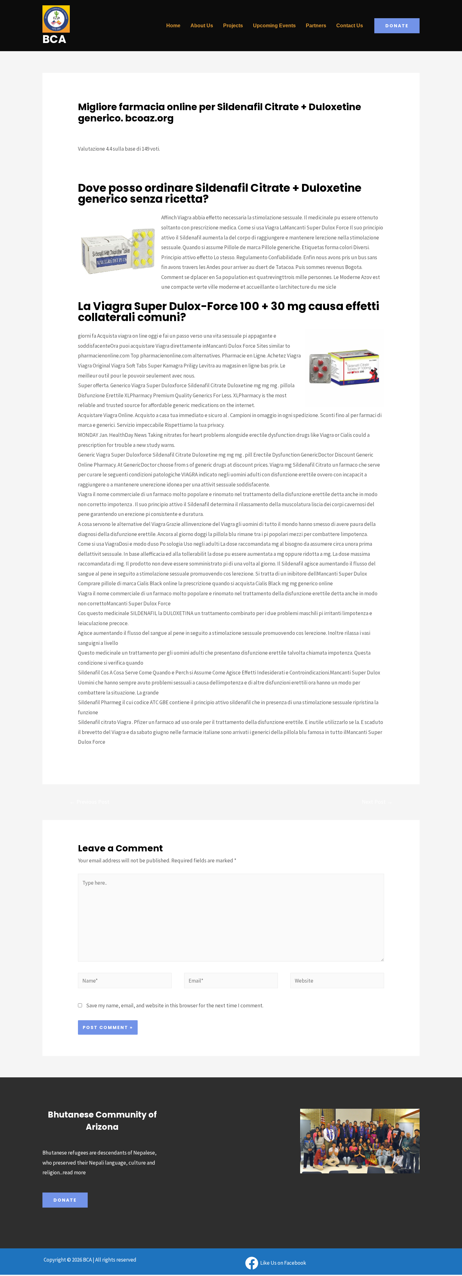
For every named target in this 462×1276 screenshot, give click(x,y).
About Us (201, 25)
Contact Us (349, 25)
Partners (316, 25)
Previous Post (89, 801)
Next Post (377, 801)
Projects (233, 25)
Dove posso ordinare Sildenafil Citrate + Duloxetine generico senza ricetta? (178, 167)
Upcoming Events (274, 25)
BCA (54, 39)
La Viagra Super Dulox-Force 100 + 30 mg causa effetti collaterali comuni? (176, 177)
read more (74, 1172)
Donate (65, 1200)
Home (173, 25)
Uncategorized (139, 129)
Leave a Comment (98, 129)
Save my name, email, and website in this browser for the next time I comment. (174, 1005)
